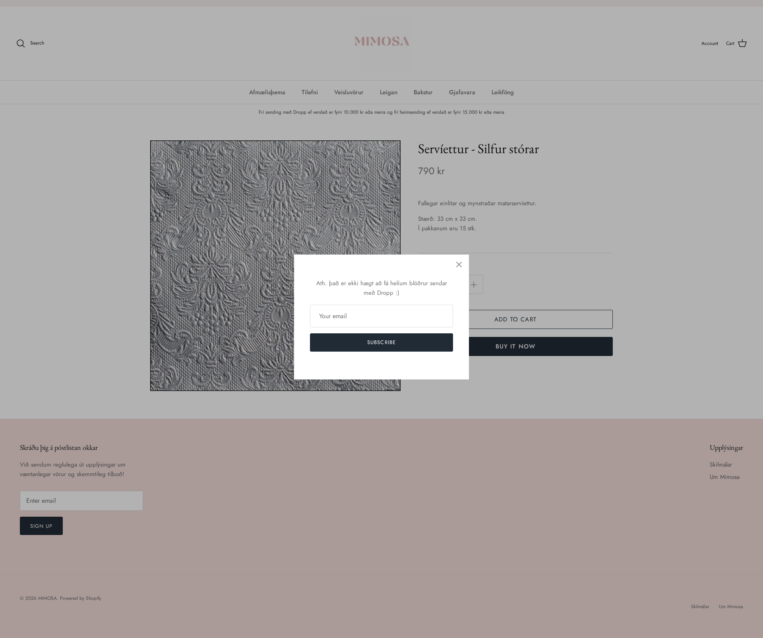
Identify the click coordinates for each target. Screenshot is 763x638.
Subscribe (381, 342)
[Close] (459, 264)
